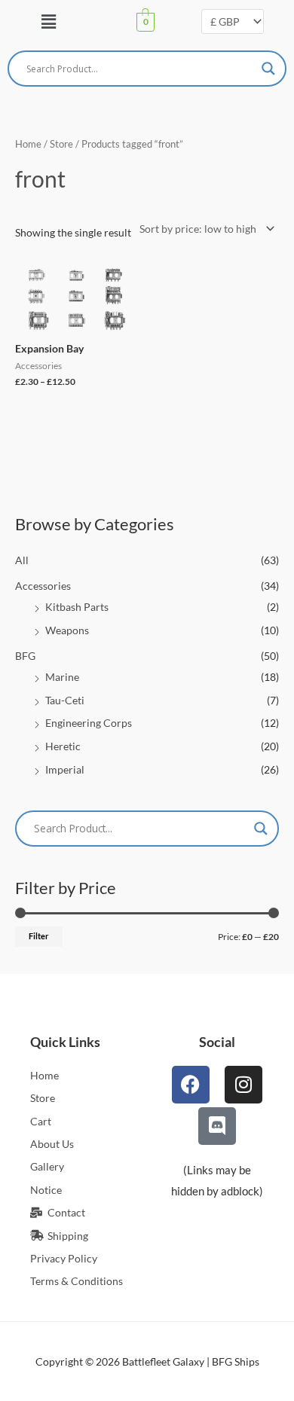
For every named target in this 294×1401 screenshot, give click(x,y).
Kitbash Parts (77, 606)
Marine (62, 676)
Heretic (63, 746)
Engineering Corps (88, 722)
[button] (48, 21)
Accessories (43, 585)
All (22, 560)
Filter (39, 936)
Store (61, 144)
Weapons (67, 630)
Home (28, 144)
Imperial (64, 769)
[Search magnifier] (268, 68)
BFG (25, 655)
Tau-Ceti (64, 700)
